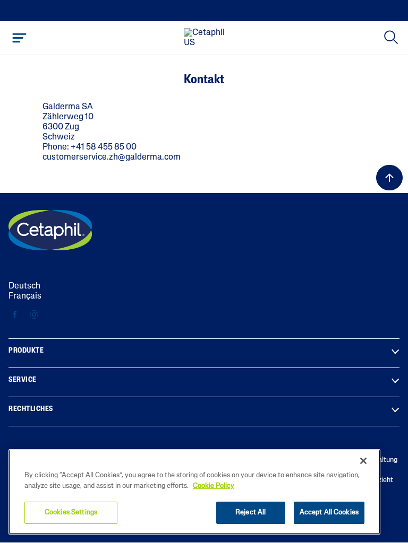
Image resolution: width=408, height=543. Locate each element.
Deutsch (24, 286)
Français (24, 296)
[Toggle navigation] (19, 38)
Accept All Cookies (329, 512)
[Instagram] (33, 315)
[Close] (363, 460)
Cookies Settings (71, 512)
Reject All (250, 512)
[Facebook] (15, 315)
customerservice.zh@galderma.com (111, 157)
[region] (194, 492)
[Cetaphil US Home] (207, 38)
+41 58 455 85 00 (104, 147)
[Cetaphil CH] (50, 230)
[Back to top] (389, 177)
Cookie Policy (213, 486)
